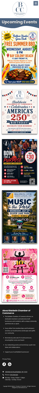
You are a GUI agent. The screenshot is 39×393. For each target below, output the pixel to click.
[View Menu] (36, 3)
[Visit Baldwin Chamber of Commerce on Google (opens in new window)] (9, 364)
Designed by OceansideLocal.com (19, 387)
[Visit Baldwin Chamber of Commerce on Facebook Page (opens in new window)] (4, 364)
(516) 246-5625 (14, 375)
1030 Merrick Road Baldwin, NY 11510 (16, 372)
